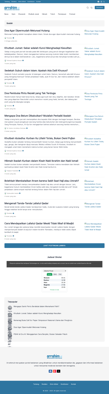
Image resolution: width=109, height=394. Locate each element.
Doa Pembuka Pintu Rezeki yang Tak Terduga (30, 93)
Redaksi (14, 1)
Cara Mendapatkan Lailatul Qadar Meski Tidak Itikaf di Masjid (39, 223)
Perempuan (62, 14)
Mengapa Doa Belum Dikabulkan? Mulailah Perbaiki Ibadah (37, 115)
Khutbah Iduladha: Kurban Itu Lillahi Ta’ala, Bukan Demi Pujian (39, 138)
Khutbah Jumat (34, 14)
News (6, 14)
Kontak (38, 1)
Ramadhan (99, 7)
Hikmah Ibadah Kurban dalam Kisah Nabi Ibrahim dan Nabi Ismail (41, 160)
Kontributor (31, 1)
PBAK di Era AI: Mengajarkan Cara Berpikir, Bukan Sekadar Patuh (40, 334)
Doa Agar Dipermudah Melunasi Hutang (27, 30)
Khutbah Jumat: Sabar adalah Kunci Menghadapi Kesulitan (38, 48)
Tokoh (52, 14)
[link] (98, 1)
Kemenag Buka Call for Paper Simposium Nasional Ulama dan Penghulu (43, 320)
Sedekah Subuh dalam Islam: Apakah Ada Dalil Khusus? (36, 70)
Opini (13, 14)
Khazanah (21, 14)
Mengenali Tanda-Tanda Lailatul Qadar (26, 203)
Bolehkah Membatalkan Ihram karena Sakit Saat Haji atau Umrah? (41, 180)
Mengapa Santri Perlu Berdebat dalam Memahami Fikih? (36, 306)
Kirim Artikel (22, 1)
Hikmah (44, 14)
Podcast (72, 14)
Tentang (7, 1)
